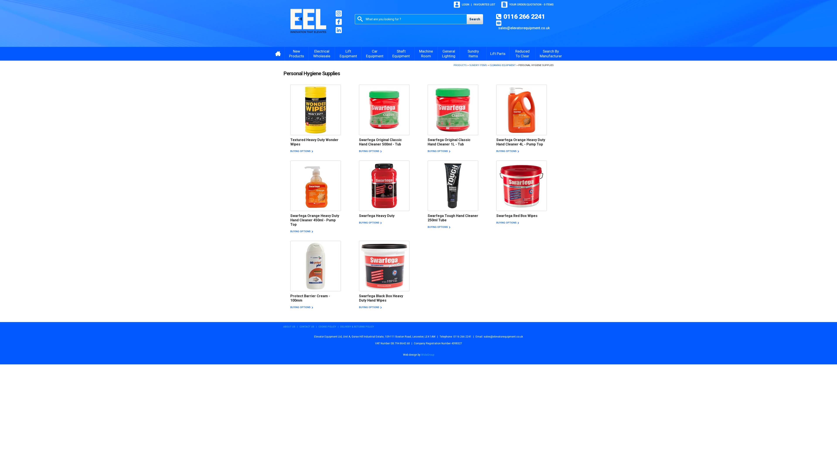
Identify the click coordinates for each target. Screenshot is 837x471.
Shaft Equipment (401, 53)
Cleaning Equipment (503, 65)
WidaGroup (427, 354)
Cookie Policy (327, 326)
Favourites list (484, 4)
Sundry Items (473, 53)
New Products (296, 53)
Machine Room (426, 53)
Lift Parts (497, 53)
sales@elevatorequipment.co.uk (524, 28)
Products (460, 65)
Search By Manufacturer (551, 53)
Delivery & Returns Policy (357, 326)
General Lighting (448, 53)
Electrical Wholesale (321, 53)
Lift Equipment (348, 53)
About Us (289, 326)
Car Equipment (374, 53)
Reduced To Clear (522, 53)
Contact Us (306, 326)
